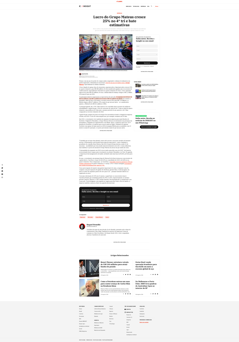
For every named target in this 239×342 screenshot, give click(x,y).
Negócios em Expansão (99, 330)
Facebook (142, 316)
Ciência (111, 308)
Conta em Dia (97, 311)
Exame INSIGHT (83, 321)
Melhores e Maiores (98, 322)
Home (80, 308)
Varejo (107, 217)
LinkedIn (142, 311)
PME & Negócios (83, 331)
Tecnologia (136, 6)
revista (129, 309)
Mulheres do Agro (98, 313)
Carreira (81, 313)
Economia (81, 316)
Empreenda (129, 332)
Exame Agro (82, 323)
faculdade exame (131, 306)
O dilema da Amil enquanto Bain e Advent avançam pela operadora (149, 91)
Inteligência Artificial (84, 326)
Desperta (129, 319)
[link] (2, 168)
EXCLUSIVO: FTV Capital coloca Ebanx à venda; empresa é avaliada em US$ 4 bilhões (150, 97)
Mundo (111, 316)
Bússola (96, 316)
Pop (110, 321)
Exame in (129, 314)
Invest (80, 328)
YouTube (142, 308)
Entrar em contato (144, 322)
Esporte (111, 311)
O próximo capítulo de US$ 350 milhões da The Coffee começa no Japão (150, 85)
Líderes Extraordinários (100, 308)
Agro (128, 329)
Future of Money (113, 313)
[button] (2, 165)
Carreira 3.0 (129, 317)
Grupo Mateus (99, 217)
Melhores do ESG (98, 327)
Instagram (142, 313)
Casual (111, 306)
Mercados (128, 6)
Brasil (80, 311)
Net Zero (111, 318)
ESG (148, 6)
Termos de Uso (92, 208)
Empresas (143, 6)
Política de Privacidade (100, 208)
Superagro (96, 325)
